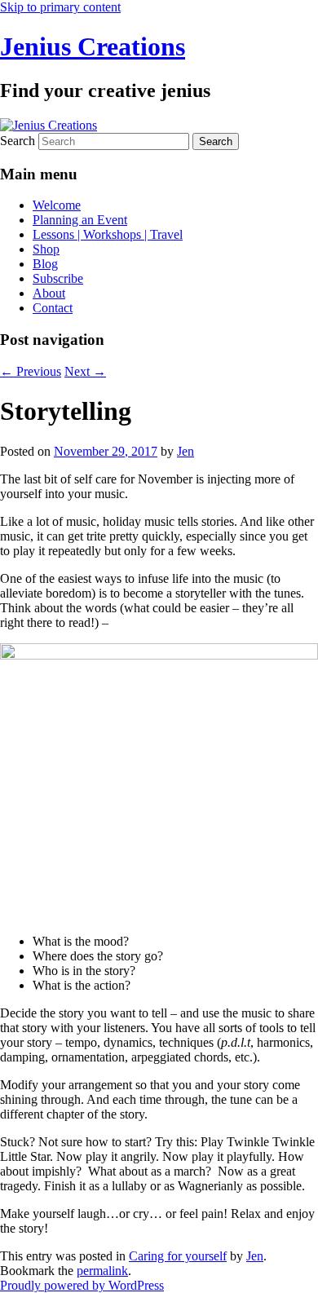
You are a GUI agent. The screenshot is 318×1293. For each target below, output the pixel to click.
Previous (30, 371)
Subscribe (58, 278)
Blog (45, 264)
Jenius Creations (92, 46)
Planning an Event (80, 220)
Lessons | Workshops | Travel (108, 234)
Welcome (57, 205)
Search (17, 141)
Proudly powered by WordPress (82, 1285)
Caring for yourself (178, 1256)
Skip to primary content (60, 7)
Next (85, 371)
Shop (46, 249)
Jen (185, 451)
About (49, 293)
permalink (102, 1271)
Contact (53, 308)
